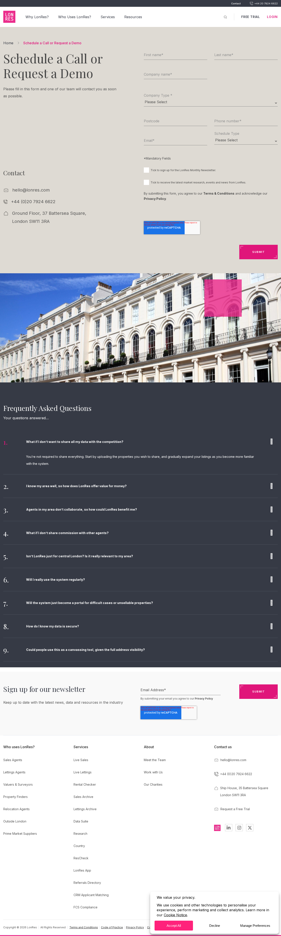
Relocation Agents (16, 809)
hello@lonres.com (31, 190)
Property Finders (15, 797)
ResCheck (81, 858)
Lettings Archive (85, 809)
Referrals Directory (87, 882)
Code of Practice (112, 927)
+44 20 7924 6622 (266, 3)
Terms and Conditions (83, 927)
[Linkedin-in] (228, 827)
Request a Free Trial (235, 809)
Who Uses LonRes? (74, 17)
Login (272, 17)
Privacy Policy (155, 199)
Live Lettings (83, 772)
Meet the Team (155, 760)
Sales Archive (83, 797)
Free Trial (250, 17)
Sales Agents (12, 760)
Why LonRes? (37, 17)
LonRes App (82, 870)
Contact (236, 3)
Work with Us (153, 772)
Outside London (14, 821)
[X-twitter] (249, 827)
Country (79, 846)
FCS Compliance (85, 907)
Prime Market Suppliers (20, 833)
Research (80, 833)
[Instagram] (239, 827)
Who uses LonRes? (19, 747)
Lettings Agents (14, 772)
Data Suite (81, 821)
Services (108, 17)
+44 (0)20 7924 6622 (33, 201)
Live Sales (81, 760)
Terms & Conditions (218, 193)
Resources (133, 17)
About (149, 747)
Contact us (223, 747)
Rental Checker (85, 784)
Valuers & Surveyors (18, 784)
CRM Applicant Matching (91, 895)
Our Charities (153, 784)
